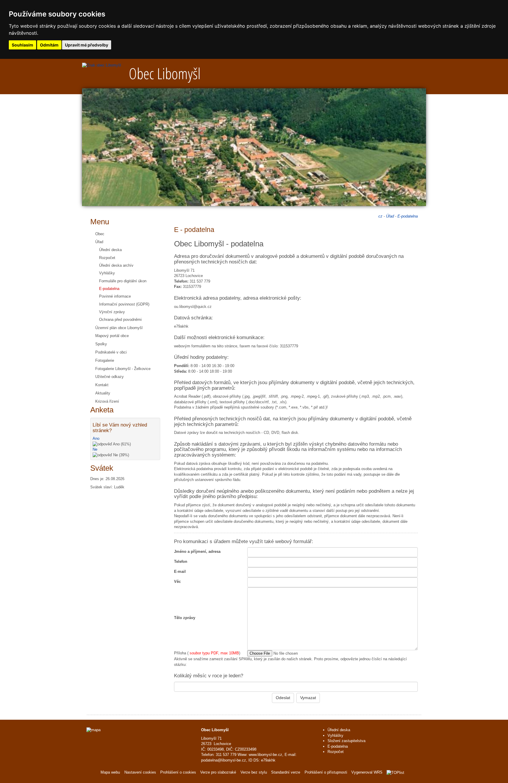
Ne (95, 449)
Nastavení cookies (140, 772)
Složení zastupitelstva (346, 741)
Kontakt (101, 385)
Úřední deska (110, 250)
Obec (99, 234)
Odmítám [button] (49, 44)
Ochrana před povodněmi (120, 319)
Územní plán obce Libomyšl (119, 328)
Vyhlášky (107, 273)
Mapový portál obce (112, 336)
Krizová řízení (107, 401)
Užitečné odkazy (109, 376)
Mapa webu (110, 772)
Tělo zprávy (184, 618)
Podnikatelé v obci (111, 352)
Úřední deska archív (116, 265)
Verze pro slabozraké (218, 772)
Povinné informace (115, 296)
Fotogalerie (104, 360)
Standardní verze (285, 772)
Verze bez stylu (253, 772)
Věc (177, 581)
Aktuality (102, 393)
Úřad (99, 242)
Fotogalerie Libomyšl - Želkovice (123, 368)
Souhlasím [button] (22, 44)
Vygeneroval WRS (366, 772)
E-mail (180, 571)
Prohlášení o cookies (178, 772)
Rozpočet (107, 258)
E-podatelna (109, 288)
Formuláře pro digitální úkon (122, 281)
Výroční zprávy (112, 312)
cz (380, 216)
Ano (96, 438)
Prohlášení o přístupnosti (326, 772)
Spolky (101, 344)
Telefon (180, 561)
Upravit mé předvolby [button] (86, 44)
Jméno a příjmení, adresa (197, 551)
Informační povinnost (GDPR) (124, 304)
